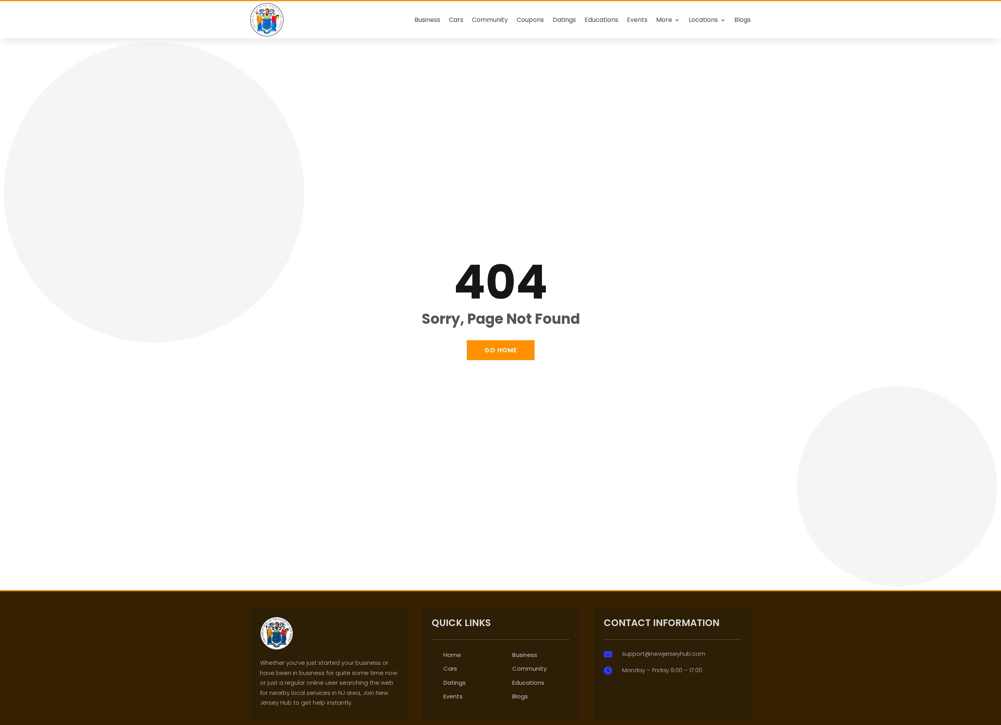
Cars (456, 19)
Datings (564, 19)
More (664, 19)
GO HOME (500, 350)
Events (637, 19)
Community (490, 19)
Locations (703, 19)
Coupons (530, 19)
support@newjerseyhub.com (663, 654)
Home (452, 655)
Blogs (742, 19)
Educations (601, 19)
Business (427, 19)
